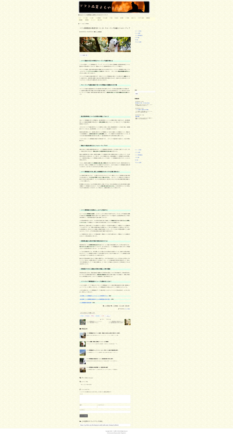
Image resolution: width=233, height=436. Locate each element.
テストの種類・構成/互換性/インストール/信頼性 (97, 341)
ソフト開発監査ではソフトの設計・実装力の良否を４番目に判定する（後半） (103, 333)
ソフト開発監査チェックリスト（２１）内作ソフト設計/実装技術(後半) (102, 350)
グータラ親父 (127, 308)
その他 (136, 39)
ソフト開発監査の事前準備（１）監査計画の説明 (97, 367)
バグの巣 (137, 37)
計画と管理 (127, 305)
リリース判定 (138, 31)
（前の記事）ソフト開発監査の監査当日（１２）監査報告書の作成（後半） (94, 299)
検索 (136, 90)
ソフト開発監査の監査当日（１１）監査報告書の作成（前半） (100, 358)
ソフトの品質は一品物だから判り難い (142, 109)
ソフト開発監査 (86, 23)
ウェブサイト (82, 409)
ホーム (80, 23)
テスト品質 (137, 33)
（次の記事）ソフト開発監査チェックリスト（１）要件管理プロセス (93, 295)
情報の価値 (137, 116)
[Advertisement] (105, 104)
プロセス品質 (121, 305)
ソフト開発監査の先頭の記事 (85, 302)
